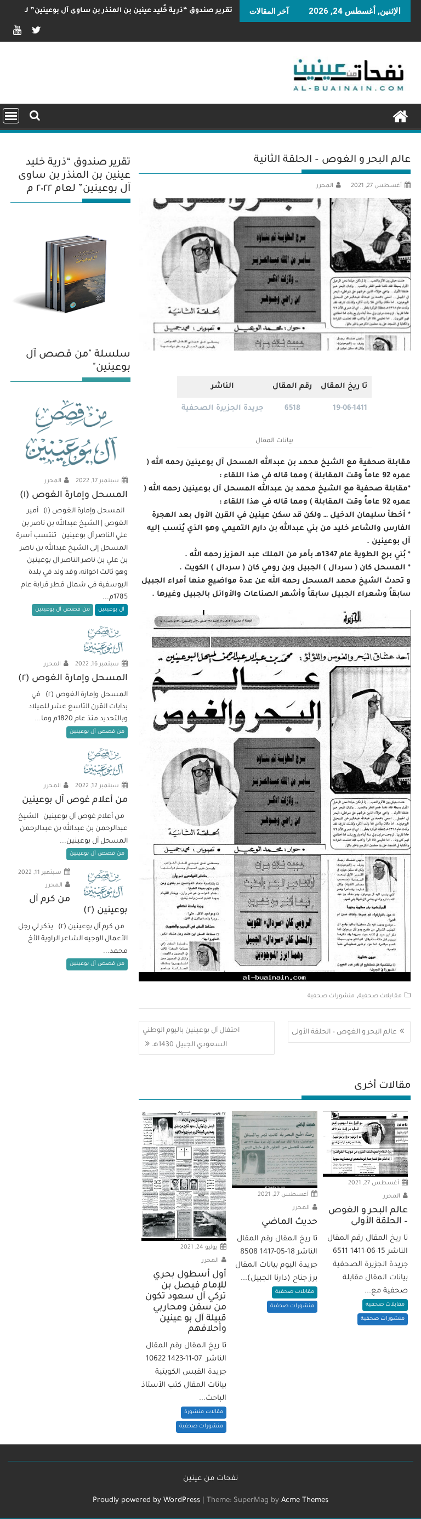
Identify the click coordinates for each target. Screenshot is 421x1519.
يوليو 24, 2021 (199, 1247)
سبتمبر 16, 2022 (98, 664)
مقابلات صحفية (380, 996)
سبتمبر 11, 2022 (40, 872)
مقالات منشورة (203, 1412)
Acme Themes (304, 1501)
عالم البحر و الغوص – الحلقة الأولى (344, 1032)
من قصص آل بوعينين (62, 610)
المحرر (324, 186)
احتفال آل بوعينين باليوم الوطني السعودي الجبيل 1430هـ (191, 1037)
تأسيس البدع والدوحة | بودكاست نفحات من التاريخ (148, 11)
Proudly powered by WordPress (146, 1501)
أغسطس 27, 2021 (374, 1183)
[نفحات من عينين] (399, 116)
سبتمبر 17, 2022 (98, 481)
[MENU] (11, 115)
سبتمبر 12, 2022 (98, 786)
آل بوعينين (111, 610)
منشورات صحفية (331, 996)
